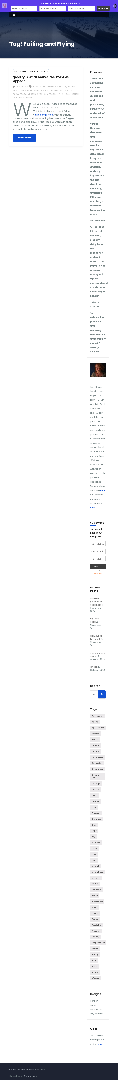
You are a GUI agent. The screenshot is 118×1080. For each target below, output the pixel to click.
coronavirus (97, 769)
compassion (97, 757)
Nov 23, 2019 (21, 86)
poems (95, 913)
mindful (95, 866)
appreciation (98, 728)
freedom (96, 813)
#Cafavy (37, 86)
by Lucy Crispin (24, 97)
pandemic (96, 889)
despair (95, 801)
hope (94, 831)
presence (96, 931)
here (102, 490)
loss (94, 854)
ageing (95, 722)
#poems (31, 94)
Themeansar (30, 1076)
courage (96, 783)
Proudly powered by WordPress (24, 1069)
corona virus (95, 776)
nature (95, 884)
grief (94, 825)
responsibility (98, 942)
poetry (95, 919)
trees (94, 966)
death (95, 795)
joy (93, 836)
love (94, 860)
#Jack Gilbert (50, 90)
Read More (24, 137)
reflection (42, 71)
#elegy (62, 86)
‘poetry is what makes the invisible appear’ (41, 79)
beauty (95, 739)
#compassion (50, 86)
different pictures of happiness (96, 601)
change (95, 745)
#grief (28, 90)
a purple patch (94, 620)
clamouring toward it (96, 637)
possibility (96, 925)
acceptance (97, 716)
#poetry (41, 94)
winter (95, 972)
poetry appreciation (25, 71)
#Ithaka (37, 90)
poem (94, 907)
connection (97, 763)
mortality (96, 878)
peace (95, 895)
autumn (95, 733)
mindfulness (97, 872)
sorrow (95, 948)
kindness (96, 842)
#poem (22, 94)
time (94, 960)
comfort (96, 751)
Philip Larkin (97, 901)
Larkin (94, 848)
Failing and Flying (43, 114)
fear (94, 807)
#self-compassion (69, 94)
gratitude (96, 819)
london (94, 666)
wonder (95, 978)
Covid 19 (95, 789)
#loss (62, 90)
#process (52, 94)
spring (95, 954)
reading (96, 937)
